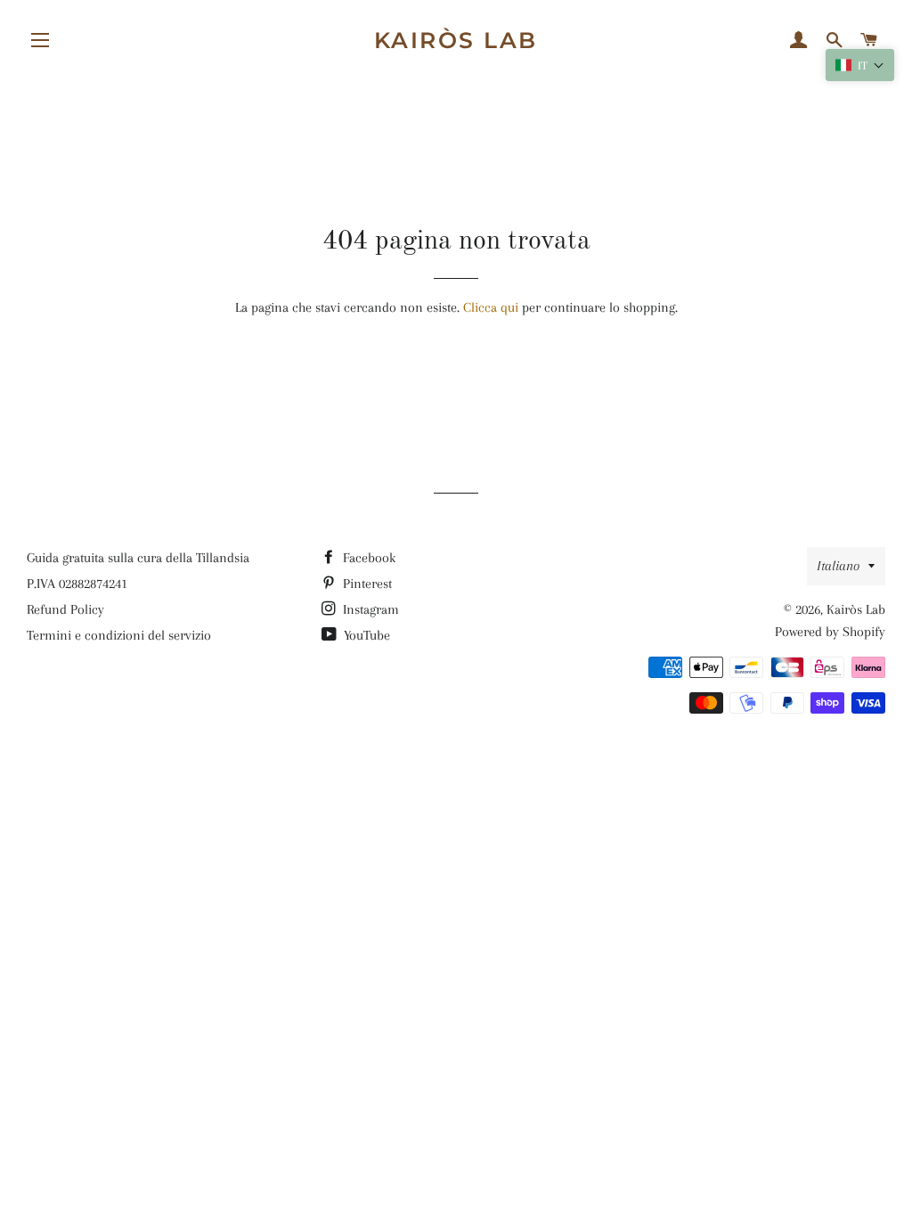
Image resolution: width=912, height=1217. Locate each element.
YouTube (365, 635)
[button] (859, 65)
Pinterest (365, 584)
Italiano (838, 566)
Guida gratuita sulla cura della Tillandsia (138, 558)
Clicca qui (490, 307)
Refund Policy (65, 609)
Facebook (367, 558)
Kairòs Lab (456, 40)
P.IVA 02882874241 (77, 584)
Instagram (369, 609)
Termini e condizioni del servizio (119, 635)
